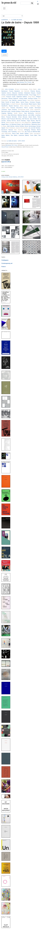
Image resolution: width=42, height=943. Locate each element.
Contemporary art (6, 263)
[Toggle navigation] (4, 8)
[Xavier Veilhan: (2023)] (6, 617)
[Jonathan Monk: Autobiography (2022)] (6, 744)
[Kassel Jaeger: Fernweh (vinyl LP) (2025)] (6, 413)
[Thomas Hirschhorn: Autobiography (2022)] (6, 688)
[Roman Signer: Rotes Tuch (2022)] (6, 796)
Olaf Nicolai (25, 119)
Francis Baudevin (14, 91)
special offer (6, 161)
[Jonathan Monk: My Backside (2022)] (6, 806)
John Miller (31, 115)
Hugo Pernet (31, 120)
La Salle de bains (16, 19)
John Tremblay (12, 131)
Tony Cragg (32, 95)
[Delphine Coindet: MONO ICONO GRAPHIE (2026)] (6, 324)
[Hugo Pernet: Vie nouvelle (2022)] (6, 758)
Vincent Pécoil (4, 146)
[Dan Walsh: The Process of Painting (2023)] (6, 643)
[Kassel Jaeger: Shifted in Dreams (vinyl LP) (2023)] (6, 654)
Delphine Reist (36, 122)
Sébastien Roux (36, 124)
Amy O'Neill (33, 119)
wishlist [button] (4, 55)
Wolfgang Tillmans (30, 129)
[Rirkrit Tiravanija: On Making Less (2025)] (6, 509)
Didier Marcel (25, 111)
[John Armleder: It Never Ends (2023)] (6, 589)
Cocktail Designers (11, 95)
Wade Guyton (33, 104)
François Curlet (10, 96)
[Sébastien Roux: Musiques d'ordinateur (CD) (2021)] (6, 856)
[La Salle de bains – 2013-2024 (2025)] (6, 467)
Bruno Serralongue (30, 126)
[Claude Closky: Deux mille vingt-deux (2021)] (6, 831)
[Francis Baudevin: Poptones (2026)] (6, 310)
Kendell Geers (5, 104)
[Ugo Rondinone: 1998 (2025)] (6, 362)
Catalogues (4, 260)
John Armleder (9, 89)
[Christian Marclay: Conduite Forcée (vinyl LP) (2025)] (6, 375)
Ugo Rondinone (25, 124)
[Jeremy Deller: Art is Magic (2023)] (6, 630)
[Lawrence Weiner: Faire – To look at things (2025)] (6, 495)
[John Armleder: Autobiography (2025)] (6, 481)
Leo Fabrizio (13, 100)
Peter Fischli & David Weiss (10, 102)
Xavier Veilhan (24, 133)
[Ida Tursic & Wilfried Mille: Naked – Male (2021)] (6, 908)
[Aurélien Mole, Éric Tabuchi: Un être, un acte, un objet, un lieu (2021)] (6, 844)
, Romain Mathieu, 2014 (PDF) (12, 177)
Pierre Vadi (15, 133)
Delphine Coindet (23, 95)
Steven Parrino (11, 120)
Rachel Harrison (14, 106)
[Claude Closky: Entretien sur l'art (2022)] (6, 702)
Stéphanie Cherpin (29, 93)
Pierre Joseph (28, 107)
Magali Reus (5, 124)
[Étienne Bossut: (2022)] (6, 772)
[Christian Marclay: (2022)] (6, 674)
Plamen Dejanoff (13, 98)
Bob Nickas (20, 82)
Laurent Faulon (22, 100)
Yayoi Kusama (12, 109)
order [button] (4, 51)
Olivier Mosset (22, 117)
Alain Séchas (10, 126)
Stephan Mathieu (6, 113)
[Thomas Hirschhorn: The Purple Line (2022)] (6, 786)
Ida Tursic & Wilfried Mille (32, 131)
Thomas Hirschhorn (16, 107)
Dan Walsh (14, 135)
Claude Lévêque (16, 111)
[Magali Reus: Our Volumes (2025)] (6, 401)
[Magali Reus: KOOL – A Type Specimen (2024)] (6, 537)
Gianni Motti (32, 117)
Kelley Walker (5, 135)
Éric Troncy (28, 82)
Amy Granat (24, 104)
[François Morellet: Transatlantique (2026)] (6, 280)
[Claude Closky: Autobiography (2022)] (6, 716)
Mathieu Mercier (22, 115)
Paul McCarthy (29, 113)
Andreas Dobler (32, 98)
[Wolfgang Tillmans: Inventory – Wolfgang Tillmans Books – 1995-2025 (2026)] (6, 335)
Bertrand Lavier (5, 111)
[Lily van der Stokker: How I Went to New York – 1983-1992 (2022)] (6, 730)
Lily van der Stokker (34, 128)
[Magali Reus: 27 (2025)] (6, 387)
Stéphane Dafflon (21, 96)
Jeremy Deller (23, 98)
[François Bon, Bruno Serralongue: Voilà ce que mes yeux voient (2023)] (6, 602)
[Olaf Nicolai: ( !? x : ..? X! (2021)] (6, 922)
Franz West (33, 135)
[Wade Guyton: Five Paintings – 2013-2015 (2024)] (6, 522)
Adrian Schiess (19, 126)
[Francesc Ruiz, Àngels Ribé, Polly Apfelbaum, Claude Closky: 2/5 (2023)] (6, 577)
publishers (4, 19)
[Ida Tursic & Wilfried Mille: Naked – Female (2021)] (6, 894)
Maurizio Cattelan (17, 93)
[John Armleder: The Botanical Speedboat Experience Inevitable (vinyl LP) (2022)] (6, 818)
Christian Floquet (35, 102)
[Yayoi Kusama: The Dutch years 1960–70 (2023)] (6, 565)
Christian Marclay (35, 111)
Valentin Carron (6, 93)
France (3, 266)
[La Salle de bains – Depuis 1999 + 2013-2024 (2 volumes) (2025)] (6, 456)
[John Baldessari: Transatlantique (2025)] (6, 428)
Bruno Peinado (21, 120)
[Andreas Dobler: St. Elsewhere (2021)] (6, 868)
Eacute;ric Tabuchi (7, 129)
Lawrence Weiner (24, 135)
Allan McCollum (12, 115)
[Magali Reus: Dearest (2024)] (6, 552)
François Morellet (11, 117)
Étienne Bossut (35, 91)
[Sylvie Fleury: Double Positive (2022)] (6, 663)
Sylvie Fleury (24, 102)
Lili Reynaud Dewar (15, 124)
